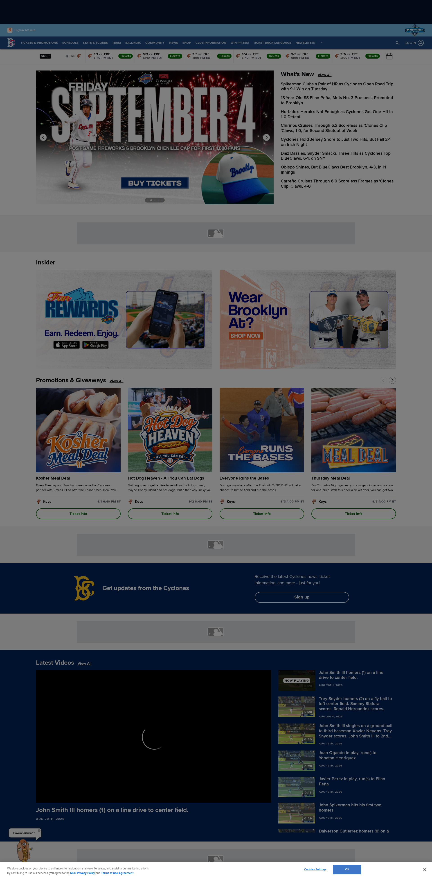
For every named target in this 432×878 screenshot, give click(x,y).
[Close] (425, 869)
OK (347, 869)
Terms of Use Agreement (117, 873)
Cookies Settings (315, 869)
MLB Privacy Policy (82, 873)
